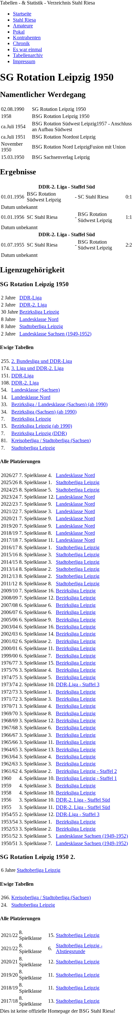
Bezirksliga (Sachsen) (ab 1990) (44, 411)
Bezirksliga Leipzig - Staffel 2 (86, 771)
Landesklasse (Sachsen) (35, 390)
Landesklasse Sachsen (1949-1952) (55, 333)
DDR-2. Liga (33, 304)
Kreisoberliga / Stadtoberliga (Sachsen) (51, 440)
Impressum (24, 61)
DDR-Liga (30, 297)
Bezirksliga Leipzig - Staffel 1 (86, 778)
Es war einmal (27, 49)
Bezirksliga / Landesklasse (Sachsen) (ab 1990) (59, 404)
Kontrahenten (27, 37)
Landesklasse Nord (38, 319)
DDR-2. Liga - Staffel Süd (83, 800)
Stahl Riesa (24, 20)
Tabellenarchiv (28, 55)
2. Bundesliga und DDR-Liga (41, 361)
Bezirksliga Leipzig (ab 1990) (41, 426)
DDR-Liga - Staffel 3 (77, 684)
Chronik (21, 43)
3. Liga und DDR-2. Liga (37, 368)
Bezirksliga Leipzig (39, 312)
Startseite (22, 13)
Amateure (23, 25)
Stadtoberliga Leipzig (41, 326)
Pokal (19, 31)
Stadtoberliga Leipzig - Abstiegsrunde (79, 948)
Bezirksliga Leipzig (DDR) (39, 433)
